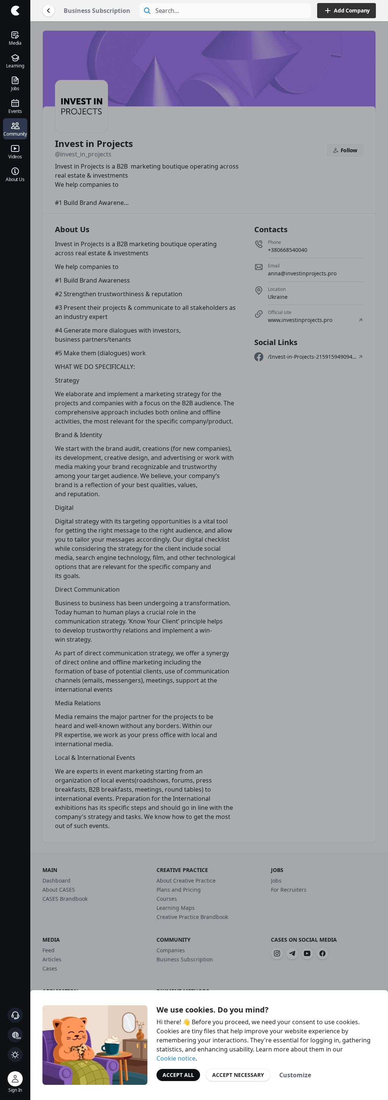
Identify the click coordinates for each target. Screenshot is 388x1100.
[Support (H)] (15, 1015)
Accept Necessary (238, 1074)
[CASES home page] (15, 10)
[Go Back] (48, 11)
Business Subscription (97, 10)
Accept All (178, 1074)
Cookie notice (176, 1058)
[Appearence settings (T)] (15, 1054)
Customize (295, 1075)
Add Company (352, 10)
